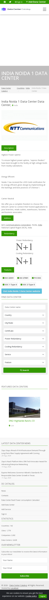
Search (25, 370)
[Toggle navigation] (45, 9)
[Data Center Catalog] (15, 9)
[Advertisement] (24, 40)
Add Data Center (37, 2)
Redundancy (9, 233)
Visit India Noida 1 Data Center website (21, 291)
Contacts (4, 495)
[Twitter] (10, 2)
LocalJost (14, 588)
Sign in (19, 2)
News (3, 491)
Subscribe (24, 576)
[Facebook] (4, 2)
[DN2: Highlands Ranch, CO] (24, 407)
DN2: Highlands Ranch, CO (22, 420)
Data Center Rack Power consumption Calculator (20, 500)
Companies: (6, 535)
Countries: (5, 526)
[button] (23, 416)
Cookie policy (31, 596)
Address (7, 218)
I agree (42, 596)
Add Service (6, 509)
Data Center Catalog (18, 585)
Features (7, 270)
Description (9, 148)
